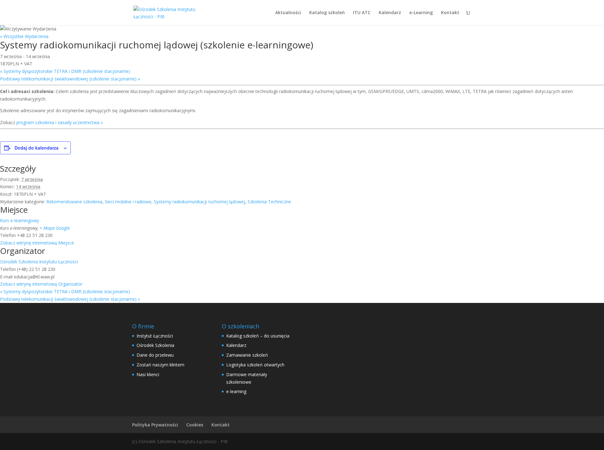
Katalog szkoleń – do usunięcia (257, 336)
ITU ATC (362, 12)
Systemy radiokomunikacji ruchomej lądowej (199, 202)
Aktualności (288, 12)
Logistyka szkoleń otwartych (255, 365)
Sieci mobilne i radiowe (128, 202)
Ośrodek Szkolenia (155, 345)
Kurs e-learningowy (19, 220)
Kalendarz (390, 12)
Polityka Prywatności (155, 425)
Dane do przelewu (155, 355)
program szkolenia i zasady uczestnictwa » (59, 122)
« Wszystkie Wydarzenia (24, 36)
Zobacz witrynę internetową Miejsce (37, 243)
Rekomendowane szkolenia (74, 202)
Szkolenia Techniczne (269, 202)
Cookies (194, 425)
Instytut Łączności (155, 336)
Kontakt (450, 12)
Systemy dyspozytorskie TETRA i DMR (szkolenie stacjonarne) (65, 71)
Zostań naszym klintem (160, 365)
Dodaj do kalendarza (36, 148)
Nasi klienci (148, 374)
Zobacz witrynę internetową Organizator (41, 284)
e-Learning (421, 12)
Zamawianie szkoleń (247, 355)
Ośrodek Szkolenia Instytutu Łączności (39, 262)
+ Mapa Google (55, 228)
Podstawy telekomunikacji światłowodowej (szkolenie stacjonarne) (70, 79)
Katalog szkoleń (327, 12)
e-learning (236, 391)
